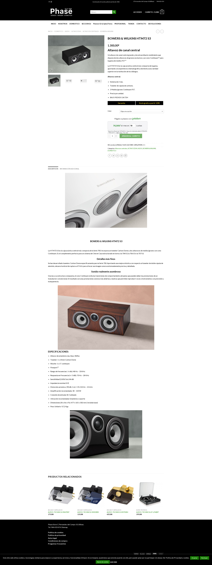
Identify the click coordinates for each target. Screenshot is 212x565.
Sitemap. (64, 527)
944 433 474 (160, 1)
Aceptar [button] (194, 558)
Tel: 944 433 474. (54, 527)
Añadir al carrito (131, 136)
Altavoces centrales (91, 31)
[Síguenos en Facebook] (49, 2)
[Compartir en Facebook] (110, 155)
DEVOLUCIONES (154, 24)
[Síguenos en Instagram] (51, 2)
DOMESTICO (74, 24)
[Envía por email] (117, 155)
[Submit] (114, 12)
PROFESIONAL (120, 24)
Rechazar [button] (204, 558)
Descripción (53, 169)
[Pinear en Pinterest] (121, 155)
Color (110, 111)
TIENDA (131, 24)
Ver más (125, 133)
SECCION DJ (86, 24)
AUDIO (67, 31)
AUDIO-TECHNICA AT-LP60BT (147, 512)
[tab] (53, 169)
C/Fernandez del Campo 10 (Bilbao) (143, 1)
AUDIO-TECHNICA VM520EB (88, 512)
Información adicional (69, 169)
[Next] (100, 54)
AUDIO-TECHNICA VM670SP (58, 512)
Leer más (113, 562)
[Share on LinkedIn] (125, 155)
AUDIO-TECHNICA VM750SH (117, 512)
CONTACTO (141, 24)
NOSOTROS (62, 24)
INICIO (53, 24)
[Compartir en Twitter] (113, 155)
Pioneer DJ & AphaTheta (102, 24)
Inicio (50, 31)
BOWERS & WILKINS (106, 31)
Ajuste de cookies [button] (102, 562)
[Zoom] (51, 70)
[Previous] (52, 54)
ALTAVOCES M (76, 31)
